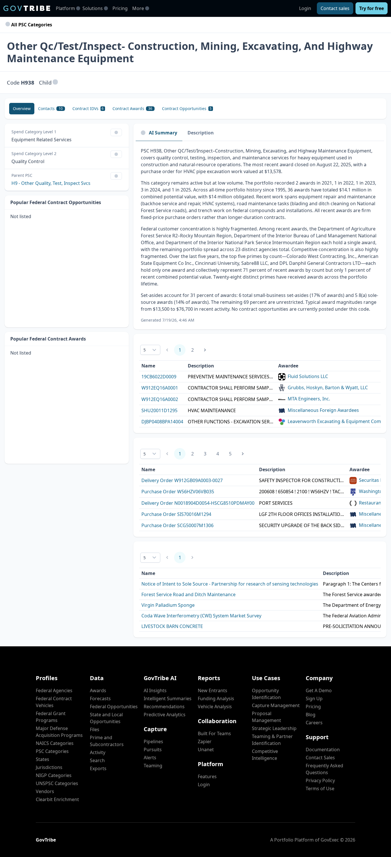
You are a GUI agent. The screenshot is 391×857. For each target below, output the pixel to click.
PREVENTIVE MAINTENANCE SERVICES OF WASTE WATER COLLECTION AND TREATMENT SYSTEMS (231, 376)
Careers (314, 722)
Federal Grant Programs (51, 716)
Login (305, 8)
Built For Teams (214, 733)
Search (97, 760)
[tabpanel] (260, 235)
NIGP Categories (54, 775)
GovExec (330, 840)
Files (94, 729)
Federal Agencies (54, 690)
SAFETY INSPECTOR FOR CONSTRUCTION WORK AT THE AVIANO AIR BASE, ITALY (302, 480)
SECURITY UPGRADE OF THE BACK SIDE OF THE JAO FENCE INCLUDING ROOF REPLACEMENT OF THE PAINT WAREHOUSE (302, 525)
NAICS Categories (55, 743)
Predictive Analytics (164, 714)
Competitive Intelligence (265, 754)
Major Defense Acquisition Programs (59, 731)
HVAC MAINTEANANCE (212, 410)
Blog (310, 714)
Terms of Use (320, 788)
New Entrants (212, 690)
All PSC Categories (31, 24)
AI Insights (155, 690)
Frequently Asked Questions (324, 769)
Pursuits (153, 749)
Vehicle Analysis (215, 706)
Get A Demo (319, 690)
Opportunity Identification (266, 694)
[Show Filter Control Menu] (116, 132)
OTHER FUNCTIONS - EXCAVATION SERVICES (231, 421)
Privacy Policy (320, 780)
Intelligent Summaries (167, 698)
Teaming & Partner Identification (272, 739)
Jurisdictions (49, 767)
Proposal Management (266, 716)
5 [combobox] (144, 350)
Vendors (45, 791)
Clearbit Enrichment (57, 799)
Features (207, 776)
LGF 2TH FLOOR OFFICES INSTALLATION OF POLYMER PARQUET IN (302, 514)
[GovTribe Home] (26, 8)
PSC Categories (52, 751)
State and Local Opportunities (106, 718)
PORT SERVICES (276, 503)
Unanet (206, 749)
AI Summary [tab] (163, 133)
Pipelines (153, 741)
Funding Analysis (216, 698)
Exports (98, 768)
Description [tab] (200, 133)
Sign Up (314, 698)
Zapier (205, 741)
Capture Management (276, 705)
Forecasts (100, 698)
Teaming (153, 765)
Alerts (150, 757)
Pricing (120, 8)
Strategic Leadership (274, 728)
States (42, 759)
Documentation (323, 749)
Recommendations (164, 706)
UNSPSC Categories (57, 783)
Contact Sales (320, 757)
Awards (98, 690)
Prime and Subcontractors (107, 741)
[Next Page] (205, 350)
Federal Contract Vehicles (54, 702)
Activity (97, 752)
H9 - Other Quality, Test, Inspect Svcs (50, 183)
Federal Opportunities (114, 706)
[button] (55, 82)
